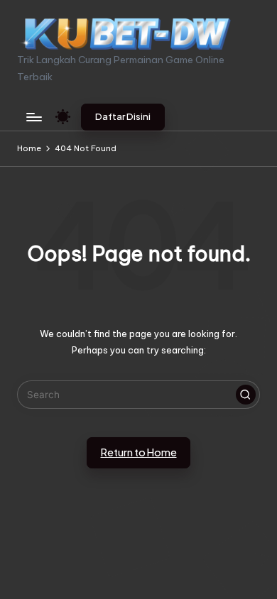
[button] (123, 117)
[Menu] (33, 117)
